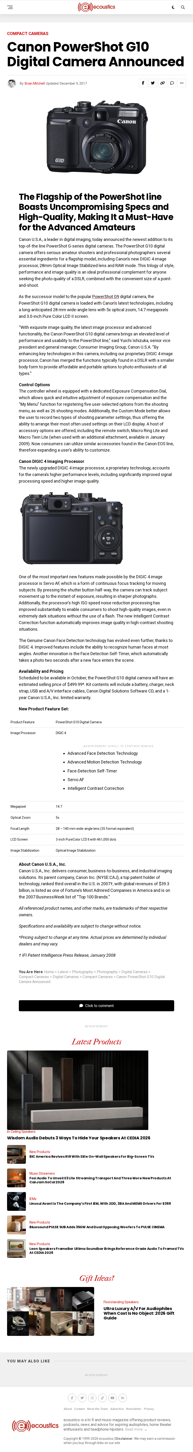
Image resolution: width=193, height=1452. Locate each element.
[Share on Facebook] (143, 83)
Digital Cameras (134, 972)
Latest (63, 972)
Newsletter (133, 1409)
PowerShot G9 (105, 296)
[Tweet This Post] (153, 83)
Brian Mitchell (35, 83)
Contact (79, 1409)
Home (49, 972)
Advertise (117, 1409)
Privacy (149, 1409)
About (68, 1409)
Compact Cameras (34, 977)
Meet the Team (97, 1409)
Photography (82, 972)
